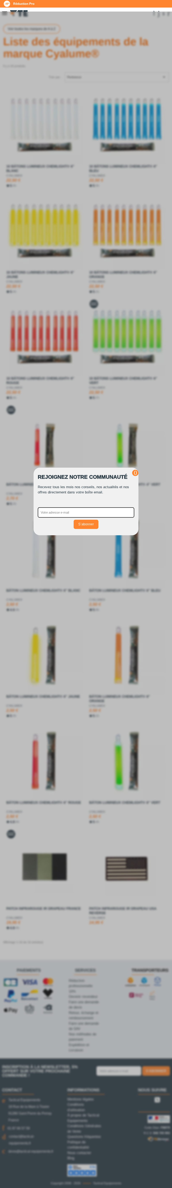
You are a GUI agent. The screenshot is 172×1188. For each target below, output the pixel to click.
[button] (135, 473)
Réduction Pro (23, 3)
